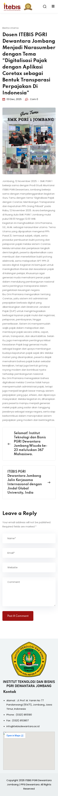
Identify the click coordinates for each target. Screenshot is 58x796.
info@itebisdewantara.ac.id (22, 726)
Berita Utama (10, 28)
